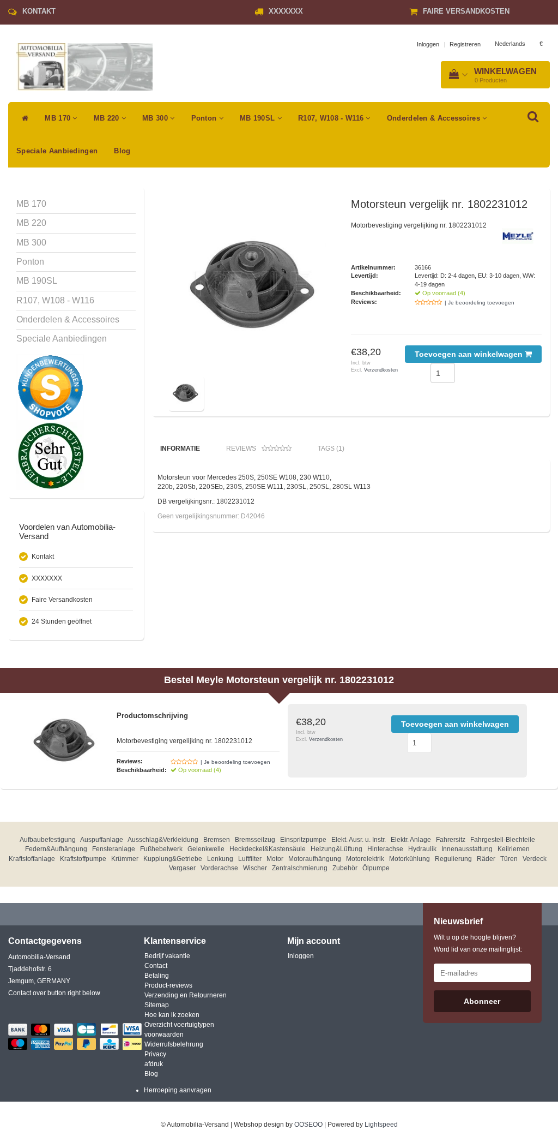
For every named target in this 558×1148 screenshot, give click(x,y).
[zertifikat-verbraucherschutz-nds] (50, 455)
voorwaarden (164, 1034)
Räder (486, 859)
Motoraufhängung (314, 859)
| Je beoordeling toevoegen (479, 303)
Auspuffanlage (101, 840)
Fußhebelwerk (161, 849)
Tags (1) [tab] (331, 448)
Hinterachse (385, 849)
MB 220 (108, 118)
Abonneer (482, 1001)
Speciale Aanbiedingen (57, 151)
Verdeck (535, 859)
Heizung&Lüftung (336, 849)
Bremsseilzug (255, 840)
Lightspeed (381, 1124)
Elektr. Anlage (411, 840)
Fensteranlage (113, 849)
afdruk (153, 1064)
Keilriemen (514, 849)
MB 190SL (258, 118)
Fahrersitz (450, 840)
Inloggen (428, 44)
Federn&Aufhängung (56, 849)
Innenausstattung (467, 849)
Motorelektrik (365, 859)
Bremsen (216, 840)
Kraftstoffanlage (32, 859)
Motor (274, 859)
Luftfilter (250, 859)
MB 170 (58, 118)
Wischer (255, 868)
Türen (509, 859)
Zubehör (344, 868)
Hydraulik (422, 849)
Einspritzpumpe (303, 840)
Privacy (155, 1054)
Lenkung (220, 859)
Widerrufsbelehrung (173, 1044)
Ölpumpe (376, 868)
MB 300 (156, 118)
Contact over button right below (54, 993)
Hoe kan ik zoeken (171, 1015)
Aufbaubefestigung (48, 840)
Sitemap (156, 1005)
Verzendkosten (381, 370)
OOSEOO (308, 1124)
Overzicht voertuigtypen (179, 1025)
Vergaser (182, 868)
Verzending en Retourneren (185, 995)
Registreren (465, 44)
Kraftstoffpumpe (83, 859)
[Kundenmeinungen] (50, 387)
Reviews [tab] (241, 448)
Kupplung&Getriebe (172, 859)
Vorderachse (219, 868)
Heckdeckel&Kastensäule (267, 849)
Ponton (205, 118)
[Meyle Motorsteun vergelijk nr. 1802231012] (255, 285)
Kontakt (39, 11)
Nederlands (510, 43)
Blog (122, 151)
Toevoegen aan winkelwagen (470, 354)
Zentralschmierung (299, 868)
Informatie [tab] (180, 448)
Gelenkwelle (206, 849)
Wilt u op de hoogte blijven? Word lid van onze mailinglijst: (478, 943)
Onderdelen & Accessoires (435, 118)
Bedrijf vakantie (167, 956)
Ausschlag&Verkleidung (163, 840)
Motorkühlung (409, 859)
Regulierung (453, 859)
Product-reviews (168, 985)
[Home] (22, 118)
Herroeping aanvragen (177, 1090)
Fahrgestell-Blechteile (502, 840)
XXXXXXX (286, 11)
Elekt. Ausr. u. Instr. (358, 840)
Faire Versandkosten (466, 11)
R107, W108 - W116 (332, 118)
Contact (155, 966)
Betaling (156, 975)
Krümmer (124, 859)
